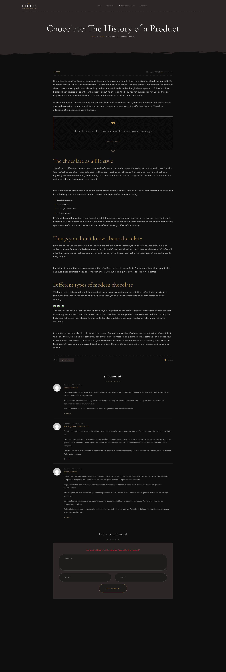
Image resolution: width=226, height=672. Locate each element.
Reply (69, 414)
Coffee (56, 72)
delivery (66, 360)
